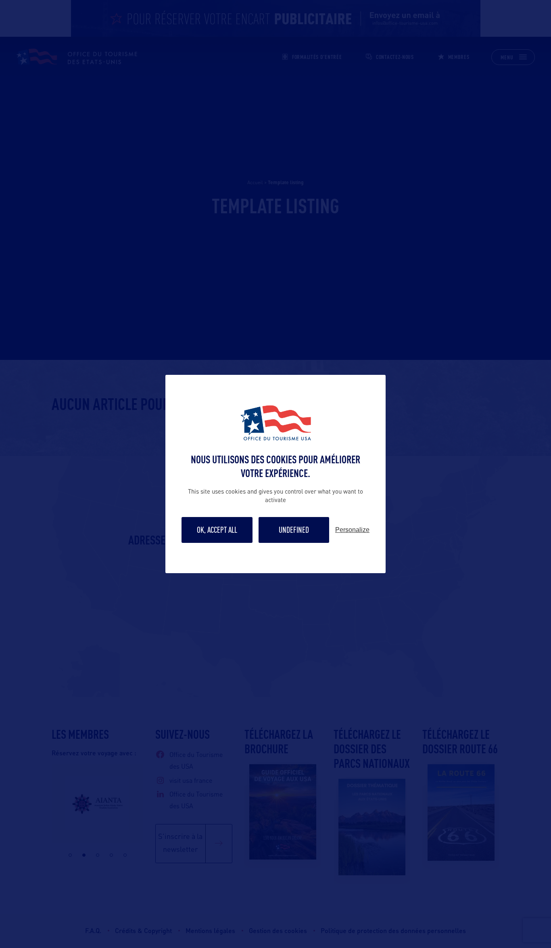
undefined (294, 529)
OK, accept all (217, 529)
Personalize (352, 530)
